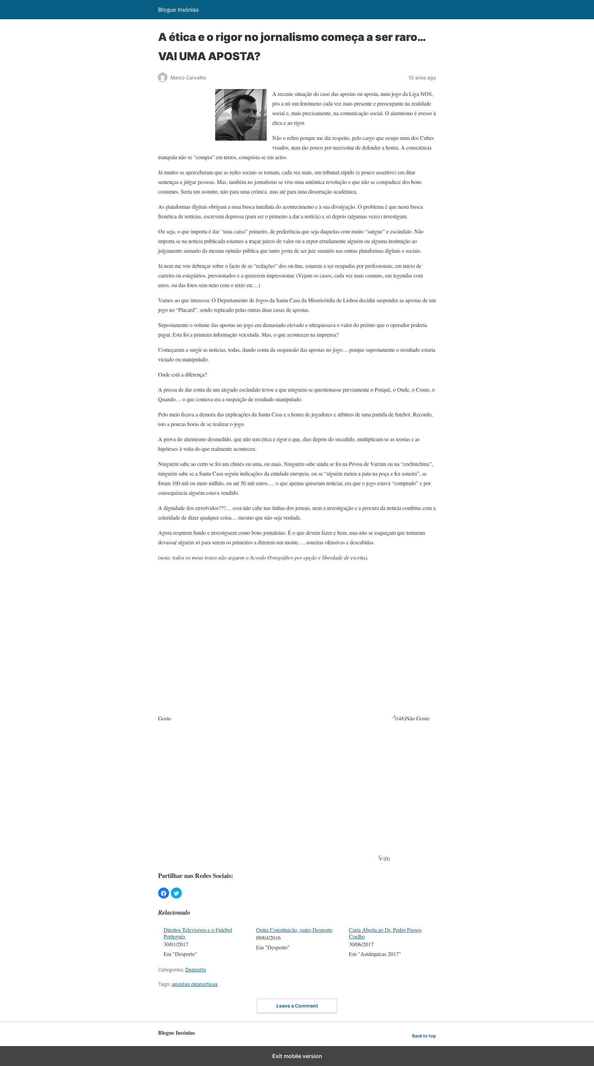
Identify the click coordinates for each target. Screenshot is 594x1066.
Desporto (195, 969)
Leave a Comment (297, 1006)
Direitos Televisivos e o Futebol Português (198, 933)
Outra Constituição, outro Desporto (294, 929)
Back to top (424, 1035)
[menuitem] (205, 942)
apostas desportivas (195, 984)
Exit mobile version (297, 1056)
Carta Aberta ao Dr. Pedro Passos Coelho (385, 933)
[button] (163, 893)
